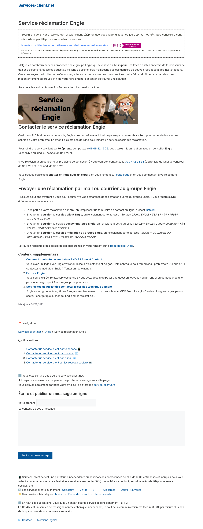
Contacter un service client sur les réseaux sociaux (57, 362)
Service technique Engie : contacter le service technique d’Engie (69, 286)
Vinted (83, 489)
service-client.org (104, 384)
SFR (95, 489)
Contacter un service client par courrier (50, 353)
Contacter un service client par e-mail (49, 358)
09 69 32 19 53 (98, 148)
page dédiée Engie (121, 245)
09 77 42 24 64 (134, 161)
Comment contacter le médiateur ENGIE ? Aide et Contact (64, 259)
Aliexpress (109, 489)
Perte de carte (103, 494)
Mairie (59, 494)
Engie (47, 331)
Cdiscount (68, 489)
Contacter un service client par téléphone (51, 349)
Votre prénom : (27, 402)
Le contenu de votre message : (37, 408)
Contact (27, 520)
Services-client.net (36, 5)
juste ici (150, 209)
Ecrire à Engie (35, 273)
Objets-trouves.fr (131, 489)
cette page (122, 174)
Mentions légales (47, 520)
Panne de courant (78, 494)
